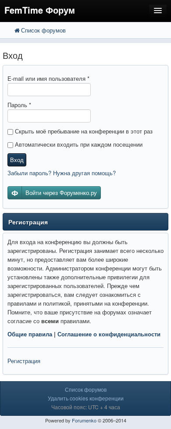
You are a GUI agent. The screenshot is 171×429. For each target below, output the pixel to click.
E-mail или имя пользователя (48, 78)
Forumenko (84, 420)
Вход (17, 159)
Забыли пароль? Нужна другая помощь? (61, 173)
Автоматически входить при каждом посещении (77, 144)
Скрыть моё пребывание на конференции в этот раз (83, 131)
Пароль (19, 105)
